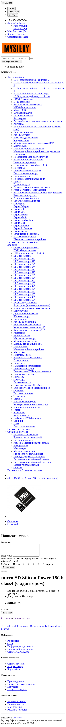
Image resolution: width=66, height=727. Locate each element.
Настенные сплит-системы (28, 357)
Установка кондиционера (27, 407)
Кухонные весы (22, 335)
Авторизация (20, 28)
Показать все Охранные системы (24, 470)
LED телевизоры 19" (24, 261)
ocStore (17, 717)
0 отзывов (6, 618)
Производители (15, 681)
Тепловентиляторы (23, 393)
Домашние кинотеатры (26, 313)
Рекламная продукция (25, 195)
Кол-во (4, 609)
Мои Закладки (14, 707)
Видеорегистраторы (24, 132)
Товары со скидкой (17, 689)
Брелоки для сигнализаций (28, 437)
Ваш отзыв (7, 555)
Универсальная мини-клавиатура (31, 404)
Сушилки (18, 390)
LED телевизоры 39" (24, 280)
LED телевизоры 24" (24, 267)
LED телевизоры (22, 256)
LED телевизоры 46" (24, 291)
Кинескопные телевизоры (27, 324)
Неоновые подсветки (25, 162)
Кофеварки (19, 332)
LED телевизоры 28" (24, 269)
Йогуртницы (20, 319)
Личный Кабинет (16, 701)
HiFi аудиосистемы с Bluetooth (29, 253)
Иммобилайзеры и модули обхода (31, 442)
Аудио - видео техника (25, 302)
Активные (19, 124)
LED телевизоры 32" (24, 278)
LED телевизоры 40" (24, 283)
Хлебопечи (19, 412)
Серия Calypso (21, 206)
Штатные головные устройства (30, 239)
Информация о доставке (20, 646)
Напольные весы (22, 354)
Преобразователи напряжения (29, 179)
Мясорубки (19, 352)
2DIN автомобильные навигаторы (31, 93)
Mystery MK (20, 110)
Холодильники (21, 415)
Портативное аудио (24, 368)
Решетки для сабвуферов (26, 198)
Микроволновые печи (25, 341)
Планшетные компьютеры (27, 365)
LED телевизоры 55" (24, 299)
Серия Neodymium (23, 220)
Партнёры (12, 686)
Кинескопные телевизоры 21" (29, 330)
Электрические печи (24, 426)
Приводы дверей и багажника (29, 456)
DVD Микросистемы (25, 250)
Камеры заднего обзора (26, 137)
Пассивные (19, 168)
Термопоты (19, 396)
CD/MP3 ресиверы (23, 99)
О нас (10, 643)
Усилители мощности (25, 236)
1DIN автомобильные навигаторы (31, 80)
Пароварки (19, 363)
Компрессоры (21, 445)
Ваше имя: (6, 542)
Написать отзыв (22, 618)
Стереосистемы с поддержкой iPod (32, 387)
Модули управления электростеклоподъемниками (29, 452)
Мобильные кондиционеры (28, 343)
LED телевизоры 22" (24, 264)
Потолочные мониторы (26, 173)
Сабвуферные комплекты (27, 201)
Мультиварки (20, 346)
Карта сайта (13, 669)
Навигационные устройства (28, 159)
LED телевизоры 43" (24, 289)
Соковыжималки (22, 382)
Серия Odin (19, 223)
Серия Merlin (20, 217)
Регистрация (20, 25)
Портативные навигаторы (27, 170)
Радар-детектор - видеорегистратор (32, 187)
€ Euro (11, 8)
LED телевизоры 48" (24, 294)
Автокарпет (20, 118)
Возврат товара (15, 666)
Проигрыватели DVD (25, 374)
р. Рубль (13, 15)
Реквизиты (13, 640)
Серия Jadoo (20, 209)
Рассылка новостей (17, 709)
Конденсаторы (21, 140)
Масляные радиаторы (25, 338)
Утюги (17, 409)
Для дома (12, 245)
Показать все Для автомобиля (22, 242)
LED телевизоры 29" (24, 272)
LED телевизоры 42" (24, 286)
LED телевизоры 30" (24, 275)
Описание (12, 521)
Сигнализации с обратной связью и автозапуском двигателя (32, 463)
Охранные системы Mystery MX (30, 165)
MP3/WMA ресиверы (25, 107)
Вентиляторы (21, 310)
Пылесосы (19, 376)
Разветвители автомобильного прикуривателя (38, 192)
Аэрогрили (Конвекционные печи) (32, 305)
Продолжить (8, 567)
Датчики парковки (23, 440)
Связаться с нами (16, 663)
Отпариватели (21, 360)
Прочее (17, 181)
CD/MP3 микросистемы (26, 247)
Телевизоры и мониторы (26, 234)
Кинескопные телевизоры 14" (29, 327)
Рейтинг (5, 564)
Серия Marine (20, 214)
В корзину (7, 613)
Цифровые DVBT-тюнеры (27, 418)
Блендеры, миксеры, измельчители (32, 308)
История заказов (16, 704)
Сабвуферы (19, 203)
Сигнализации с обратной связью (31, 459)
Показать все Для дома (19, 429)
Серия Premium (21, 225)
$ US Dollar (14, 12)
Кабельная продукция (25, 321)
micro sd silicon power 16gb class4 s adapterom (30, 626)
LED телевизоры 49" (24, 297)
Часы (16, 423)
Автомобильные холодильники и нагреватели (38, 121)
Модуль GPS (20, 146)
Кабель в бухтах (22, 135)
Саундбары (19, 379)
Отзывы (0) (13, 524)
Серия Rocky (20, 231)
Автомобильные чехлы (26, 434)
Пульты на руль (22, 184)
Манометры (20, 448)
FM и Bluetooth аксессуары (28, 104)
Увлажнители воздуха (25, 401)
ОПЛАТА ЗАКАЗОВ (18, 651)
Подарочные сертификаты (21, 684)
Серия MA (19, 212)
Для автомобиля (15, 77)
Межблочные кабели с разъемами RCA (34, 143)
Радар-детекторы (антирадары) (30, 190)
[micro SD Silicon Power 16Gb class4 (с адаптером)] (24, 516)
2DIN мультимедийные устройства (32, 96)
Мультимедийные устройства (29, 349)
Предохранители (22, 176)
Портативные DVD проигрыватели (32, 371)
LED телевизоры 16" (24, 258)
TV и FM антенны (23, 115)
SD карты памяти (23, 113)
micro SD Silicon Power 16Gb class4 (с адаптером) (32, 478)
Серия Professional (23, 228)
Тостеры (18, 398)
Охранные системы (17, 431)
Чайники (18, 420)
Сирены (18, 467)
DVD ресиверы (22, 102)
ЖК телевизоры (22, 316)
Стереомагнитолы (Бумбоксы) (29, 385)
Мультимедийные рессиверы (29, 148)
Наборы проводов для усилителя (31, 157)
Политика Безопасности (20, 649)
